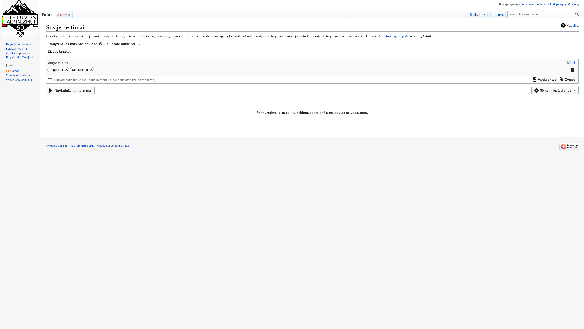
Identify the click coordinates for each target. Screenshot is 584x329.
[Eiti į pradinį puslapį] (20, 18)
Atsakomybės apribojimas (113, 145)
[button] (570, 62)
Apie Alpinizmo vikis (82, 145)
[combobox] (94, 44)
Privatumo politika (56, 145)
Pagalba (573, 25)
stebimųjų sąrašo (397, 36)
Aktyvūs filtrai (59, 63)
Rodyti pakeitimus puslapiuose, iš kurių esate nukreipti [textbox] (92, 44)
